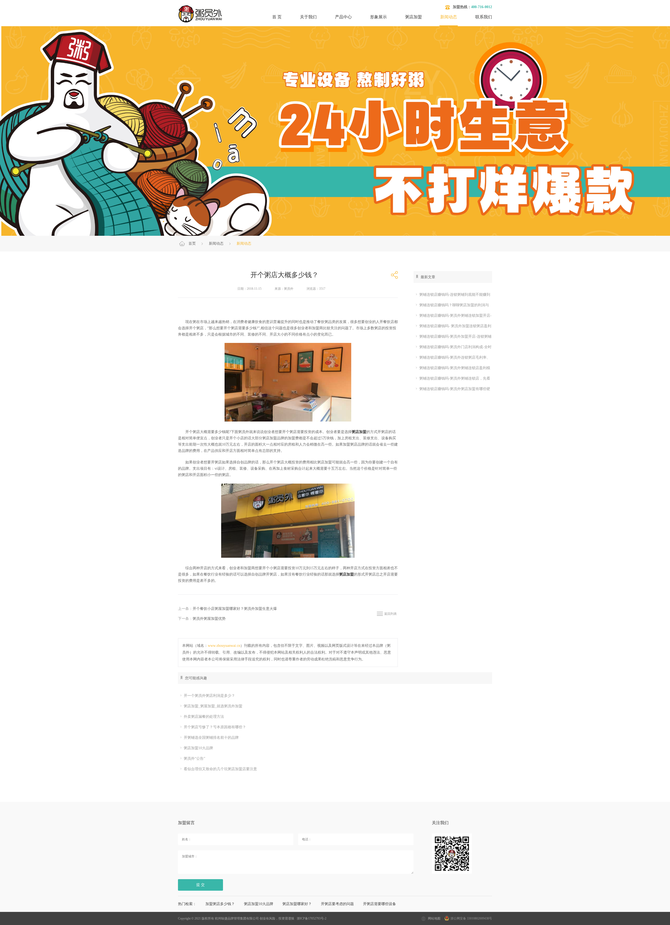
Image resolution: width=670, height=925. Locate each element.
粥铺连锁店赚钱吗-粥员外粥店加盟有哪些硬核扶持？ (452, 390)
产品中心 (343, 17)
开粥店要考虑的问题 (337, 904)
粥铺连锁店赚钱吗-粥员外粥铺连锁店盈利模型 (452, 369)
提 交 (200, 885)
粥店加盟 (413, 17)
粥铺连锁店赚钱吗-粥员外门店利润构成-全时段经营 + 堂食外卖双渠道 (453, 348)
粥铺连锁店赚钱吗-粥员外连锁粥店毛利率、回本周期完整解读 (452, 358)
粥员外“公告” (194, 758)
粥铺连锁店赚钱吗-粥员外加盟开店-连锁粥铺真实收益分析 (453, 338)
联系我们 (483, 17)
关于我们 (308, 17)
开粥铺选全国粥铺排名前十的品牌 (211, 738)
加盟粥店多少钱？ (220, 904)
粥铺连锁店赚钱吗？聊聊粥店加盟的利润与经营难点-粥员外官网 (451, 306)
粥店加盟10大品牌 (198, 748)
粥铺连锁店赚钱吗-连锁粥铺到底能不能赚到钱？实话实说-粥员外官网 (452, 296)
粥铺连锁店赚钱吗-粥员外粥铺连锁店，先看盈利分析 (452, 379)
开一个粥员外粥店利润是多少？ (209, 696)
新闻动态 (448, 17)
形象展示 (378, 17)
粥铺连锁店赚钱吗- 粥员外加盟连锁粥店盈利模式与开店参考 (452, 327)
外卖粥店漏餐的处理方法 (204, 717)
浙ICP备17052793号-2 (311, 918)
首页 (192, 243)
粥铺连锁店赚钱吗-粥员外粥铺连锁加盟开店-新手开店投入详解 (453, 317)
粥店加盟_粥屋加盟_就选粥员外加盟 (213, 706)
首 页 (277, 17)
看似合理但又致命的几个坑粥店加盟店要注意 (220, 769)
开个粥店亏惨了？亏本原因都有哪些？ (215, 727)
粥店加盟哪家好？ (297, 904)
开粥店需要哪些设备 (379, 904)
